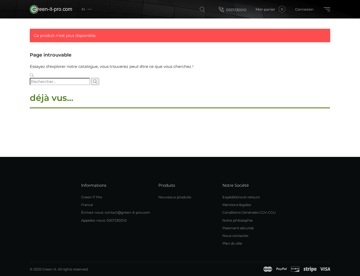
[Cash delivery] (310, 269)
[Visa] (325, 269)
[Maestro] (267, 269)
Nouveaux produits (174, 197)
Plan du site (232, 243)
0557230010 (235, 10)
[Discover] (295, 269)
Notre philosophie (237, 220)
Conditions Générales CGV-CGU (249, 212)
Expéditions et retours (241, 197)
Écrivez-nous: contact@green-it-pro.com (115, 212)
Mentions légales (236, 205)
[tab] (180, 107)
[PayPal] (281, 269)
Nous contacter (235, 235)
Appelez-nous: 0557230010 (104, 220)
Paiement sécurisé (238, 228)
